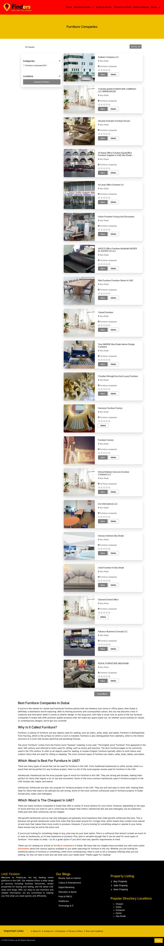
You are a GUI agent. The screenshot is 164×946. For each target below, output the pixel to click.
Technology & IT (66, 906)
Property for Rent (122, 7)
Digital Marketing (66, 887)
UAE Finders (10, 874)
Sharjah (119, 904)
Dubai (118, 907)
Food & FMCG (65, 896)
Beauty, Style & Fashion (70, 878)
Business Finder (82, 7)
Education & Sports (68, 892)
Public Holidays (141, 7)
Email (113, 74)
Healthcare (64, 901)
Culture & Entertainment (70, 883)
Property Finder (104, 7)
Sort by (134, 46)
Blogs (154, 7)
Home (69, 7)
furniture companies (64, 846)
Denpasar (120, 910)
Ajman (119, 913)
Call (102, 74)
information (23, 849)
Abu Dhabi (121, 916)
